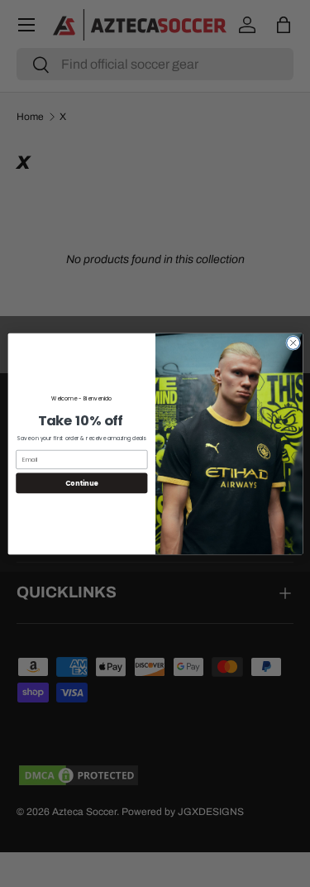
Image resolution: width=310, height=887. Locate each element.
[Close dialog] (292, 342)
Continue (81, 482)
